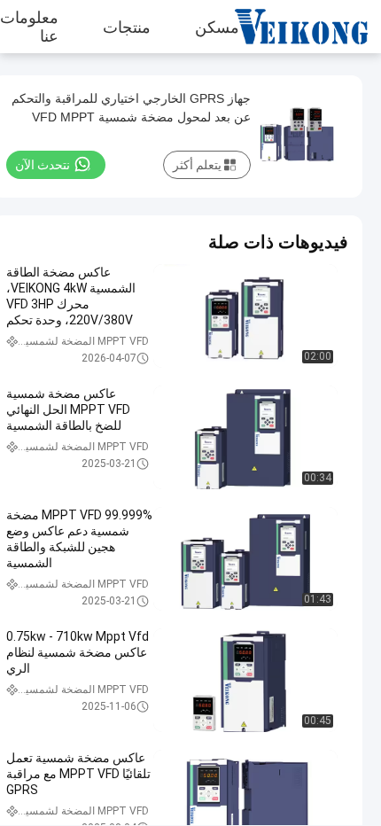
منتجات (127, 26)
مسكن (217, 26)
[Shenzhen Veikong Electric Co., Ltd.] (314, 26)
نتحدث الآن (42, 165)
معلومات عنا (29, 26)
